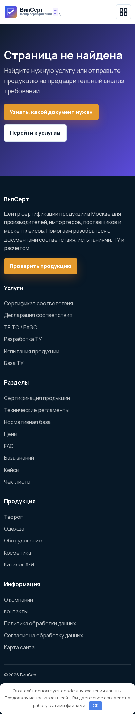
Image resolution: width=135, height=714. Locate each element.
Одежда (14, 528)
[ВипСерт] (32, 11)
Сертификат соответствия (38, 303)
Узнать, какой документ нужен (51, 112)
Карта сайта (19, 647)
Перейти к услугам (35, 132)
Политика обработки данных (40, 623)
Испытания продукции (31, 351)
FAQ (9, 445)
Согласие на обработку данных (43, 635)
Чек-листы (17, 481)
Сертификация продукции (37, 398)
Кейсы (11, 469)
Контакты (16, 611)
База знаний (19, 457)
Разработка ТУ (23, 339)
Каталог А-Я (19, 564)
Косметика (17, 552)
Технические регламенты (36, 410)
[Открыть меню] (123, 11)
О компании (18, 599)
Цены (10, 434)
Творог (13, 516)
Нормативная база (27, 422)
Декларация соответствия (38, 315)
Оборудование (23, 540)
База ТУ (14, 363)
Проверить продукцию (40, 266)
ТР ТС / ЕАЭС (20, 327)
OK (96, 705)
